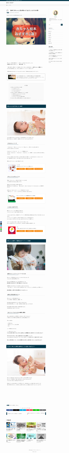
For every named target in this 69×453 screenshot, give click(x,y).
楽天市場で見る (30, 198)
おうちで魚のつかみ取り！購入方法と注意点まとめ (55, 62)
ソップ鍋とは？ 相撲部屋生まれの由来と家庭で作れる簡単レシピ (55, 50)
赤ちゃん (17, 405)
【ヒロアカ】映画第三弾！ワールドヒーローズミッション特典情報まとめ (55, 56)
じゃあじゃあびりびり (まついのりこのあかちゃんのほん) (26, 228)
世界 (50, 33)
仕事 (50, 35)
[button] (9, 410)
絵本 (11, 405)
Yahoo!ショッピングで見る (38, 198)
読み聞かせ (13, 405)
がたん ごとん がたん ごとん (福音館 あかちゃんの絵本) (26, 195)
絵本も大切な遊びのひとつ (17, 95)
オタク (51, 31)
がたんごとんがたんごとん (17, 89)
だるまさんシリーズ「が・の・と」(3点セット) (24, 166)
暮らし (51, 37)
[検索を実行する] (62, 25)
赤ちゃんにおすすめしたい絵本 (17, 87)
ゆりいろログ (9, 2)
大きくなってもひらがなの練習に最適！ (19, 96)
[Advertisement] (26, 52)
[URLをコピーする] (43, 410)
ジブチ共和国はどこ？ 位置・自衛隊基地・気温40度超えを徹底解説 (55, 53)
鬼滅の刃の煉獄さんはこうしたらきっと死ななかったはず (55, 59)
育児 (7, 12)
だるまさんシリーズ (16, 88)
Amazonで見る (21, 198)
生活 (50, 39)
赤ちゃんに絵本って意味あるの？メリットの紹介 (20, 92)
